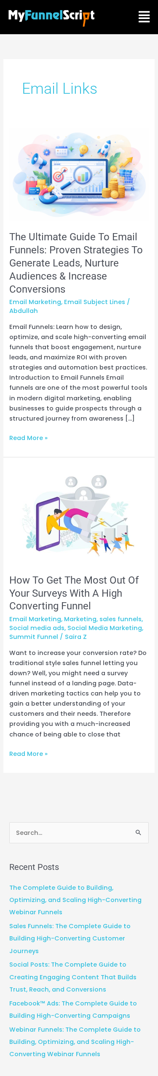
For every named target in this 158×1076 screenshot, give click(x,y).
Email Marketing (35, 302)
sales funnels (120, 619)
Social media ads (36, 628)
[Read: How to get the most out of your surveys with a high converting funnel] (78, 515)
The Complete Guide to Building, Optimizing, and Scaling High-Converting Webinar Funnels (75, 899)
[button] (144, 17)
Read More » (28, 437)
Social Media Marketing (104, 628)
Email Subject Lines (94, 302)
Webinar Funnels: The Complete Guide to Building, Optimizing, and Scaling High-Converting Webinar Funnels (75, 1041)
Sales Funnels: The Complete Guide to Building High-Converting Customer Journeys (70, 938)
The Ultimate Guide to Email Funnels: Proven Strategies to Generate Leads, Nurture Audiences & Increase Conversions (76, 263)
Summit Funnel (33, 637)
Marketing (80, 619)
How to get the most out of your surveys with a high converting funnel (74, 593)
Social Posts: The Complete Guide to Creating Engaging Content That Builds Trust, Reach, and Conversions (73, 976)
